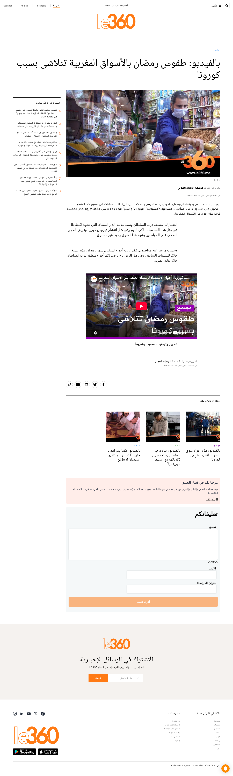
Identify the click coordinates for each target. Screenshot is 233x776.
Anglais (24, 5)
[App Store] (48, 751)
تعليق (212, 526)
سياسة (217, 721)
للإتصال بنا (175, 736)
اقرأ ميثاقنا (212, 499)
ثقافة (218, 732)
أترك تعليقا (143, 601)
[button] (225, 768)
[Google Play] (24, 751)
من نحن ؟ (176, 721)
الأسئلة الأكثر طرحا (172, 725)
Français (41, 5)
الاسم (212, 568)
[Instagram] (15, 713)
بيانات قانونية (174, 732)
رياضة (217, 740)
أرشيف (177, 740)
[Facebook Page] (43, 713)
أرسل (98, 678)
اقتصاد (217, 50)
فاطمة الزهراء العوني (190, 187)
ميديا (218, 736)
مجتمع (217, 729)
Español (7, 5)
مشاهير (217, 744)
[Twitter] (36, 713)
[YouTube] (29, 713)
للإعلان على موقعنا (172, 729)
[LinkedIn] (22, 713)
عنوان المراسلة (206, 583)
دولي (218, 748)
